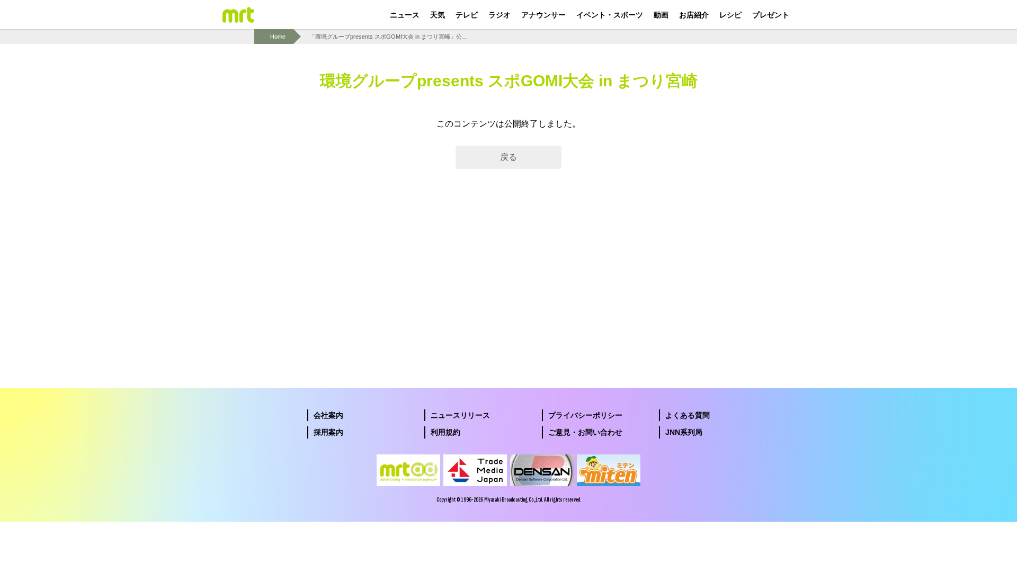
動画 (661, 15)
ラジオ (499, 15)
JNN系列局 (683, 432)
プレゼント (770, 15)
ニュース (405, 15)
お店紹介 (694, 15)
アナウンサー (543, 15)
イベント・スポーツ (609, 15)
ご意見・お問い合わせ (585, 432)
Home (278, 36)
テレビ (467, 15)
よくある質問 (687, 415)
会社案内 (328, 415)
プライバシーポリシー (585, 415)
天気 (437, 15)
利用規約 (445, 432)
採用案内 (328, 432)
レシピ (730, 15)
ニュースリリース (460, 415)
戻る (508, 157)
